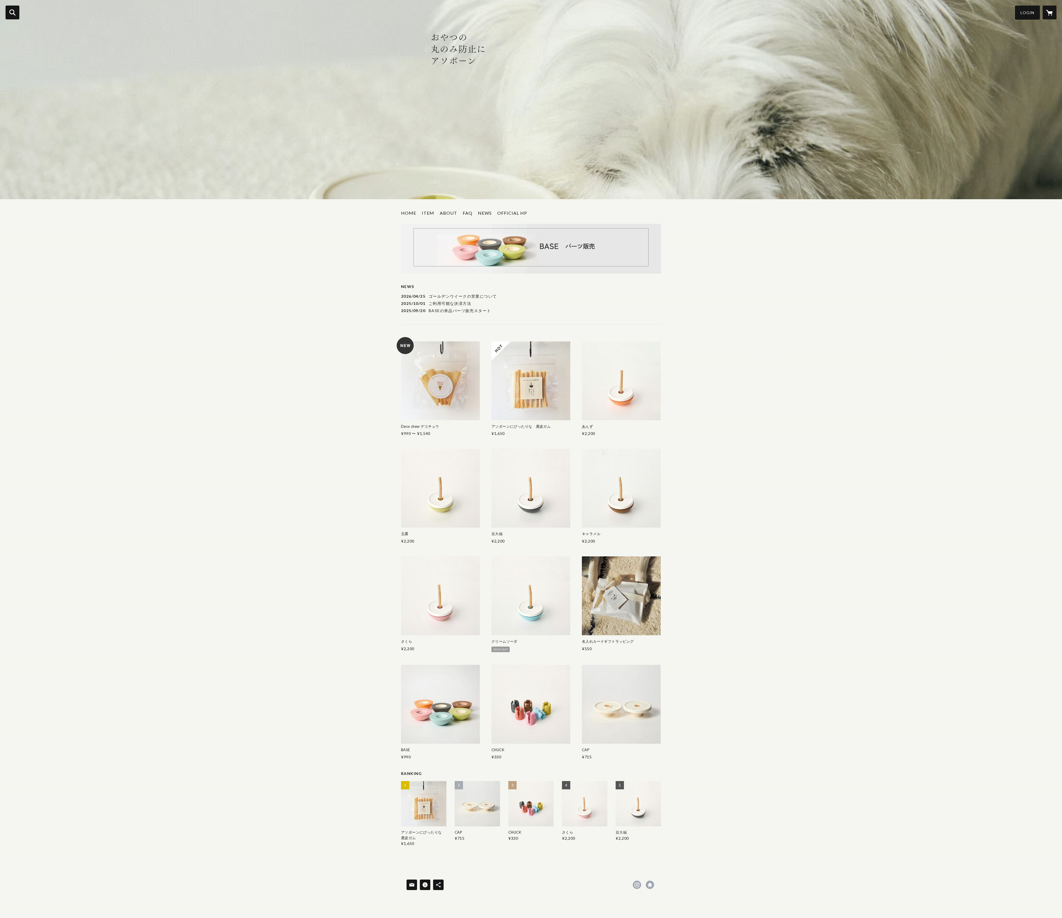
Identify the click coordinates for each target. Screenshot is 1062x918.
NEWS (485, 213)
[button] (1027, 13)
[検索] (12, 12)
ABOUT (448, 213)
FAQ (467, 213)
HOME (408, 213)
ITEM (428, 213)
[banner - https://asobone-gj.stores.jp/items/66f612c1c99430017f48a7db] (531, 249)
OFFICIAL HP (512, 213)
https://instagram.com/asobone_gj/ (637, 885)
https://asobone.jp (650, 885)
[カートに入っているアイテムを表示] (1049, 12)
